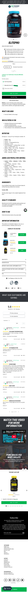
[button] (22, 339)
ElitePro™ (5, 352)
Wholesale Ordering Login (9, 574)
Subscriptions (6, 553)
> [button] (18, 412)
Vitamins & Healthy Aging (9, 548)
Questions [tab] (6, 320)
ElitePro (4, 336)
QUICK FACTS (4, 259)
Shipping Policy (7, 562)
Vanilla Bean (13, 71)
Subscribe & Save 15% (11, 85)
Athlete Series (6, 547)
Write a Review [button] (14, 313)
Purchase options (5, 78)
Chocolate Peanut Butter (18, 67)
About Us (5, 552)
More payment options (14, 100)
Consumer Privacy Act (8, 567)
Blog (5, 551)
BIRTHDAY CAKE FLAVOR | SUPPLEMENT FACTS (11, 266)
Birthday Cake (7, 67)
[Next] (26, 469)
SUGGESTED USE (5, 262)
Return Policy (6, 563)
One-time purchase (8, 81)
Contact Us (6, 559)
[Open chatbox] (25, 210)
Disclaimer (6, 560)
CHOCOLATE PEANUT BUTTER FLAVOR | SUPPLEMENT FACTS (13, 270)
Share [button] (6, 339)
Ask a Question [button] (14, 316)
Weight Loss (6, 546)
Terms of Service (7, 565)
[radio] (3, 81)
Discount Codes (7, 550)
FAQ (3, 273)
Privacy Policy (6, 564)
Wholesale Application (8, 572)
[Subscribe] (23, 532)
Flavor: (14, 63)
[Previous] (23, 469)
